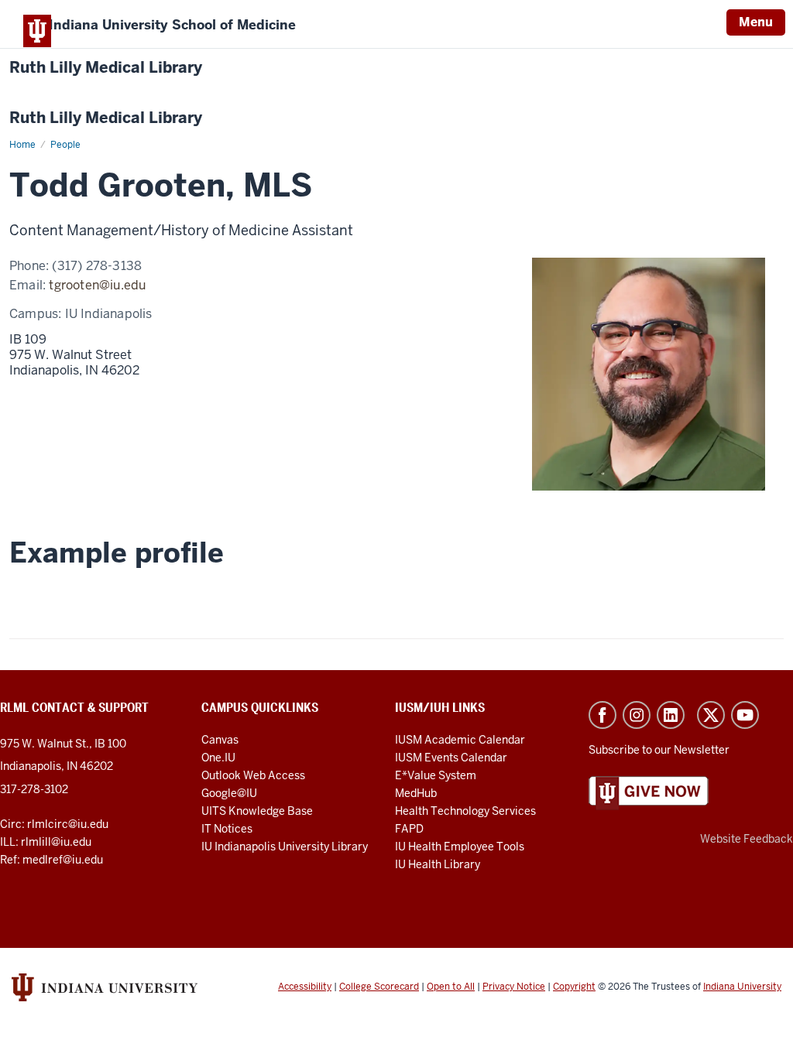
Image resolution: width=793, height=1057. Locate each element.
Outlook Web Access (253, 775)
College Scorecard (379, 986)
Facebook (602, 715)
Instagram (637, 715)
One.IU (218, 758)
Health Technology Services (465, 811)
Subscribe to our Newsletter (659, 750)
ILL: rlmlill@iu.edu (45, 842)
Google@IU (229, 793)
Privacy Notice (513, 986)
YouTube (745, 715)
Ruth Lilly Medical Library (105, 68)
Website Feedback (746, 839)
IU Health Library (437, 864)
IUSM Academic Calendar (460, 740)
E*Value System (435, 775)
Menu (756, 22)
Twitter (711, 715)
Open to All (451, 986)
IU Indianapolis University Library (284, 846)
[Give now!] (649, 792)
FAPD (409, 829)
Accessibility (304, 986)
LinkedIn (671, 715)
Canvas (220, 740)
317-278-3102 (34, 789)
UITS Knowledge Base (257, 811)
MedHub (417, 793)
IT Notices (226, 829)
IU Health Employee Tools (459, 846)
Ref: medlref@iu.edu (51, 860)
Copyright (574, 986)
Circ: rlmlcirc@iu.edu (54, 824)
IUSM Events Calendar (451, 758)
